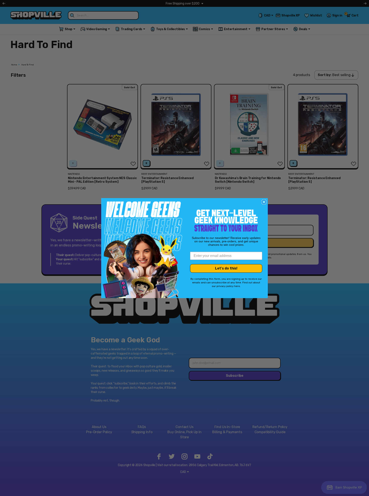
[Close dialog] (264, 202)
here (237, 286)
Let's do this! (226, 268)
